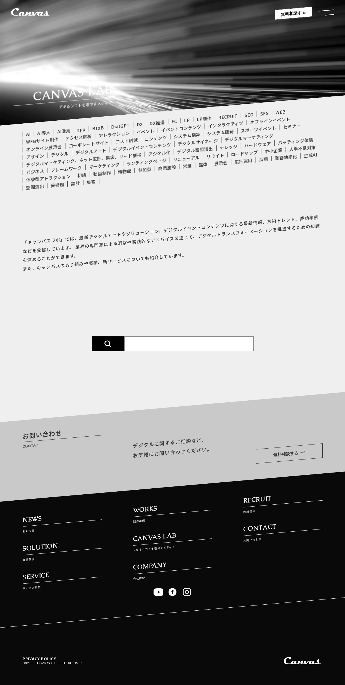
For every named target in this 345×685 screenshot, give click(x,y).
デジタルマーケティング (248, 137)
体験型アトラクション (48, 178)
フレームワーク (66, 169)
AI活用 (63, 130)
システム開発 (220, 132)
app (81, 129)
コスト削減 (126, 141)
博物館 (124, 171)
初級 (81, 175)
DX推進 (156, 122)
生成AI (310, 155)
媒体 (202, 164)
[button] (326, 14)
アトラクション (114, 134)
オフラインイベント (270, 120)
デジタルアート (90, 151)
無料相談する (293, 13)
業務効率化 (286, 157)
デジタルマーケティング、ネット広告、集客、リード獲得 (83, 160)
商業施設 (167, 168)
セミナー (292, 126)
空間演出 (35, 187)
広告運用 (243, 161)
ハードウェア (257, 144)
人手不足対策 (302, 148)
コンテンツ (156, 138)
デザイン (35, 156)
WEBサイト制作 (42, 140)
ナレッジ (228, 147)
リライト (215, 156)
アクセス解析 (78, 137)
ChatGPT (120, 126)
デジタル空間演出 (195, 150)
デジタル (59, 154)
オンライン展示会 (44, 148)
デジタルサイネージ (198, 142)
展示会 (220, 162)
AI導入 (43, 132)
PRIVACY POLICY (39, 658)
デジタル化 (159, 153)
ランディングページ (146, 162)
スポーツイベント (258, 129)
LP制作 (203, 118)
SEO (248, 114)
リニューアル (186, 158)
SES (264, 113)
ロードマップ (244, 153)
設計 (75, 183)
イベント (145, 131)
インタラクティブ (225, 124)
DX (139, 124)
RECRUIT (228, 116)
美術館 (57, 184)
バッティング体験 (295, 141)
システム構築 (186, 135)
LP (187, 120)
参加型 (144, 169)
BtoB (98, 128)
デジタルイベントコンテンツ (142, 147)
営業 (187, 165)
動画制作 (102, 173)
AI (28, 134)
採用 (263, 159)
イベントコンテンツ (181, 128)
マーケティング (104, 165)
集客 (90, 181)
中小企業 (273, 150)
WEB (280, 111)
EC (174, 121)
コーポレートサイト (88, 144)
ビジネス (35, 171)
